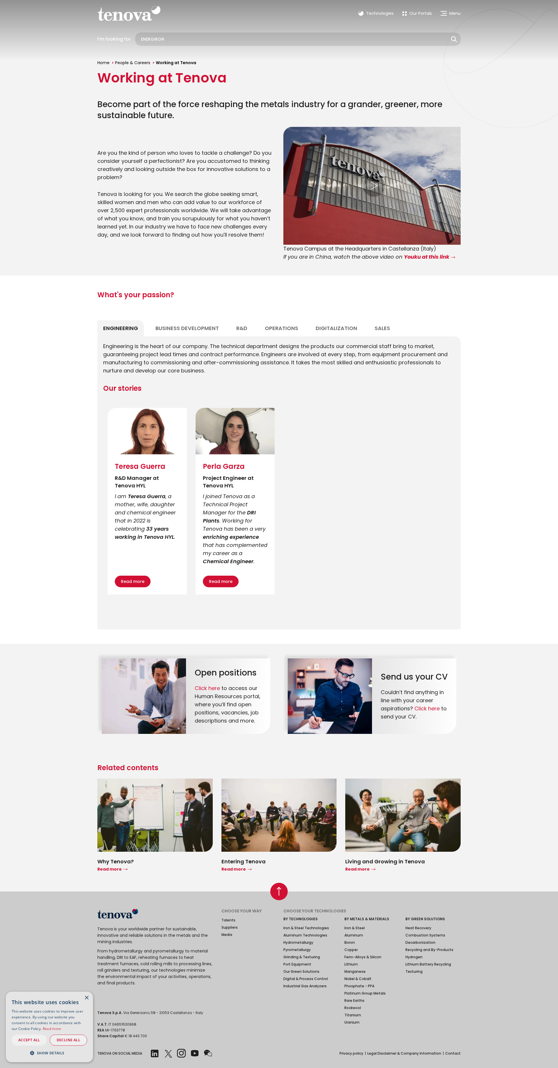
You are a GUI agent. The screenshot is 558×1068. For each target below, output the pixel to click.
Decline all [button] (68, 1040)
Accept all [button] (29, 1040)
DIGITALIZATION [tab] (336, 328)
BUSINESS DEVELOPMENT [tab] (187, 328)
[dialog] (49, 1027)
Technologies (379, 13)
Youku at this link (426, 257)
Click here (207, 688)
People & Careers (132, 63)
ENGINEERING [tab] (120, 328)
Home (103, 63)
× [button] (86, 998)
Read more (132, 581)
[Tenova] (117, 913)
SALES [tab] (382, 328)
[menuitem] (417, 13)
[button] (49, 1052)
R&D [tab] (241, 328)
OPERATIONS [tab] (281, 328)
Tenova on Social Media (119, 1053)
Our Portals (420, 13)
